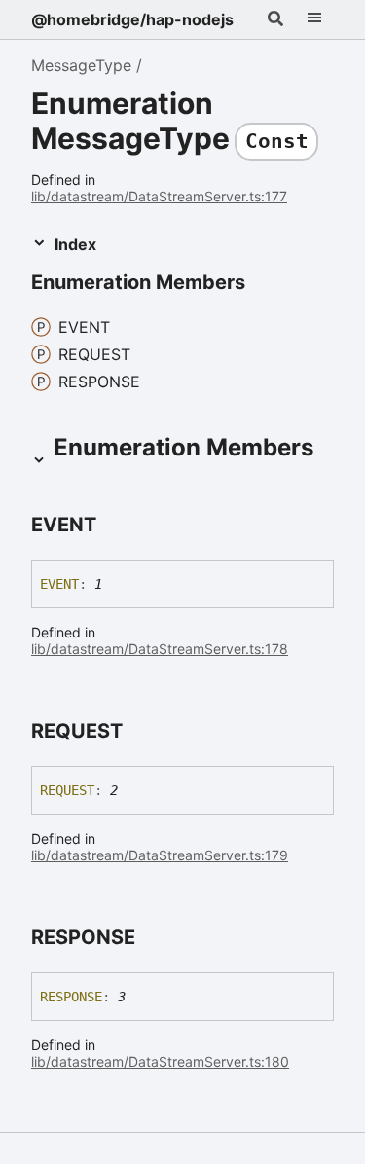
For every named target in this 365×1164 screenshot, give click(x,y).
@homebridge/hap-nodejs (132, 19)
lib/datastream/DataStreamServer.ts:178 (159, 648)
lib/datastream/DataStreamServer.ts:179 (159, 855)
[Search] (275, 19)
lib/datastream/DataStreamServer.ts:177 (159, 196)
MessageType (81, 65)
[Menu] (314, 19)
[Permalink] (263, 283)
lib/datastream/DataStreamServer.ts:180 (160, 1061)
